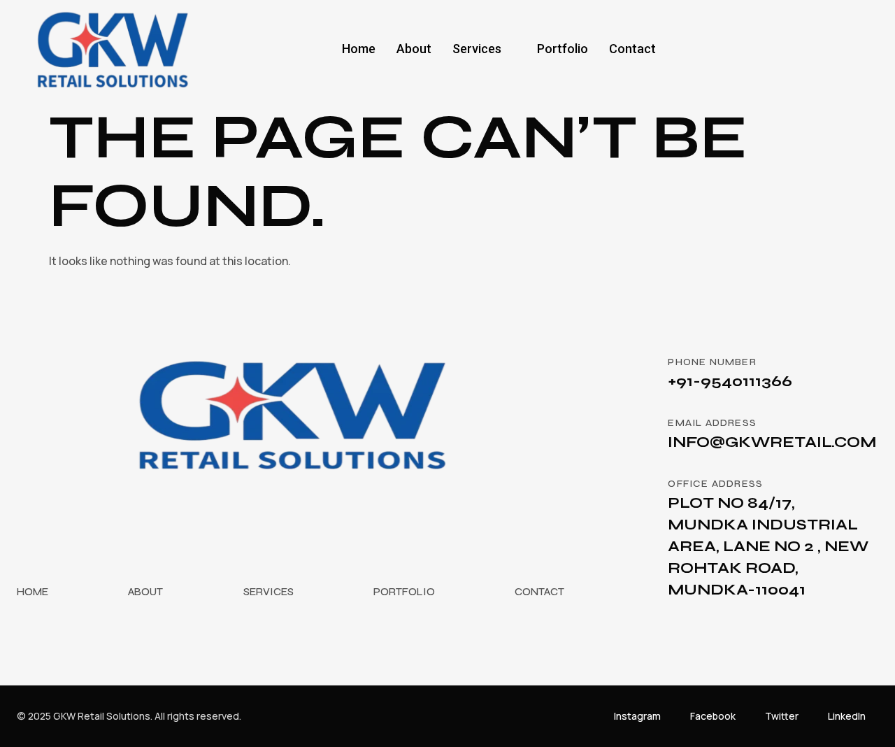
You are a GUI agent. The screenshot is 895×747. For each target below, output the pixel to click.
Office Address (715, 484)
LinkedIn (847, 716)
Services (476, 48)
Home (358, 48)
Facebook (713, 716)
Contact (632, 48)
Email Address (712, 423)
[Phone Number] (638, 372)
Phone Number (712, 362)
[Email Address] (638, 433)
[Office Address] (638, 494)
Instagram (637, 716)
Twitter (782, 716)
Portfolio (562, 48)
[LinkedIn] (835, 49)
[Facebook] (786, 49)
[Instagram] (859, 49)
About (413, 48)
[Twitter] (810, 49)
